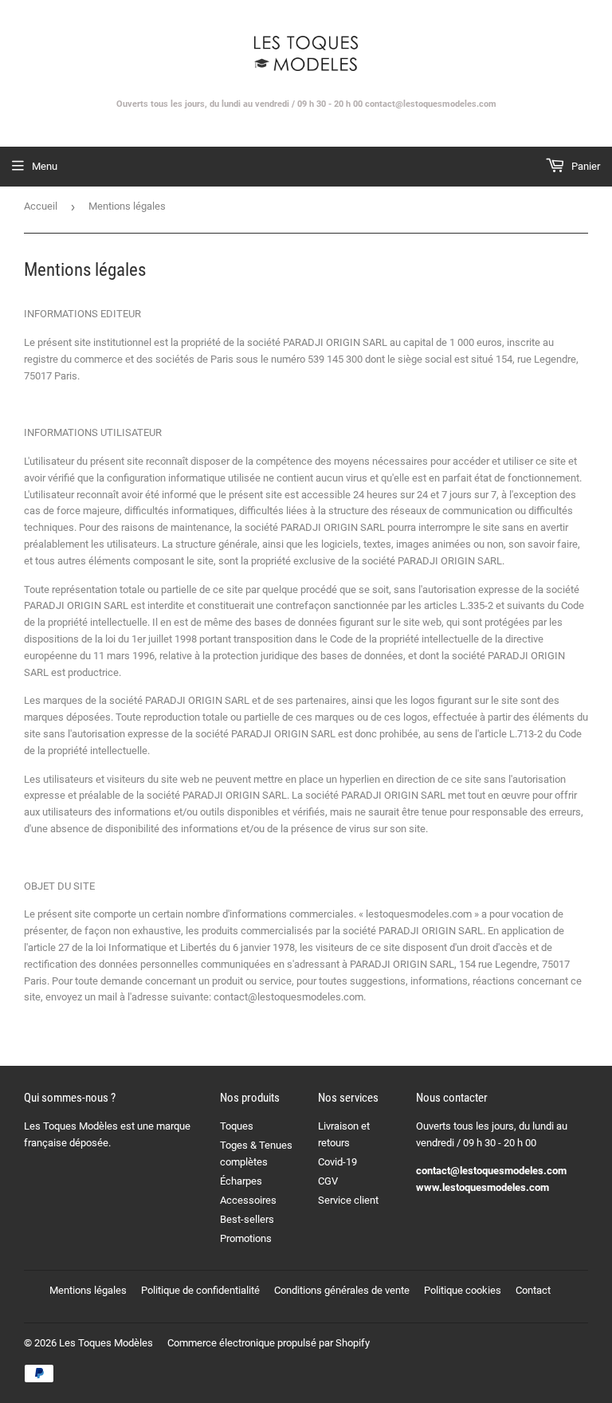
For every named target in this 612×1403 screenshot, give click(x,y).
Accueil (40, 206)
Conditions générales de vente (342, 1290)
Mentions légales (88, 1290)
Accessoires (248, 1200)
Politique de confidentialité (200, 1290)
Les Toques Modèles (106, 1343)
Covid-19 (337, 1162)
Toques (236, 1126)
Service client (348, 1200)
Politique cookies (462, 1290)
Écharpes (241, 1181)
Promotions (246, 1238)
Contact (533, 1290)
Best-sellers (247, 1219)
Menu (44, 166)
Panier (584, 166)
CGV (328, 1181)
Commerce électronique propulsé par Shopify (268, 1343)
